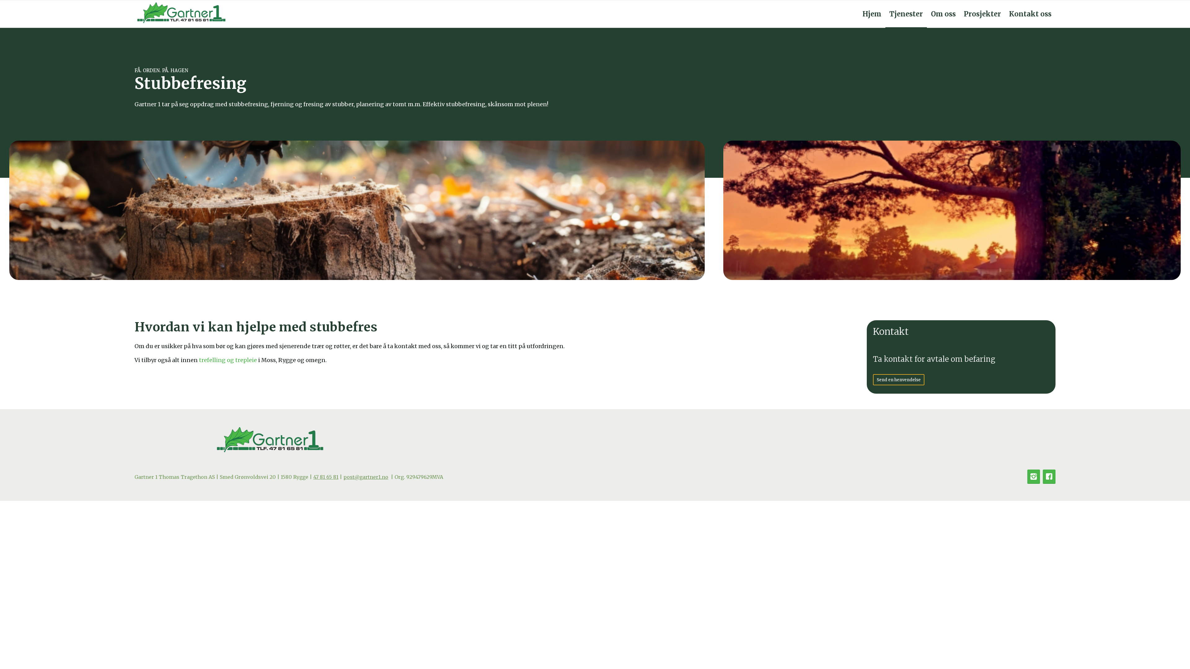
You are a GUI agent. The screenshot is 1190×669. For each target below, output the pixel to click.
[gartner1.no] (180, 14)
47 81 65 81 (325, 477)
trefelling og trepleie (228, 360)
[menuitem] (871, 14)
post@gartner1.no (365, 477)
